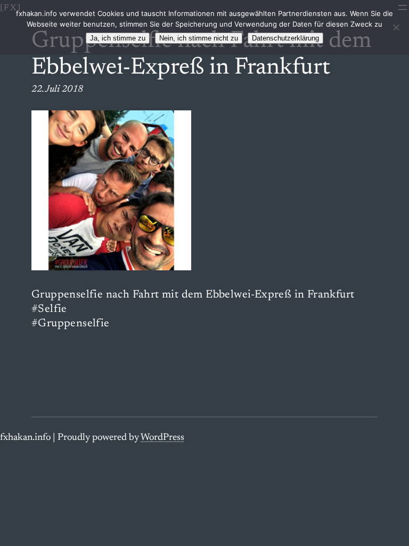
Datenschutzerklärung (285, 38)
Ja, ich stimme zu (117, 38)
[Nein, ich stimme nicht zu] (395, 27)
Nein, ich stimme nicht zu (198, 38)
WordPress (162, 438)
